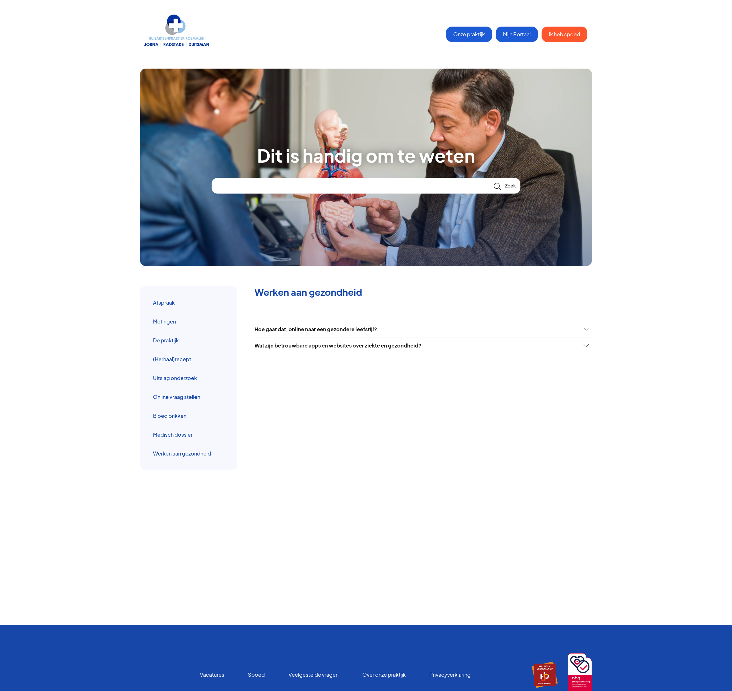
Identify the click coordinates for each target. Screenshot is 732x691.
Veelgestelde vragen (314, 674)
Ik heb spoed (564, 34)
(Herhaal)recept (172, 359)
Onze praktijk (469, 34)
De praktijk (166, 340)
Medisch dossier (172, 434)
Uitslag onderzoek (175, 378)
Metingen (164, 321)
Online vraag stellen (176, 397)
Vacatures (212, 674)
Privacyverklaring (450, 674)
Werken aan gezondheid (182, 453)
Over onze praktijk (384, 674)
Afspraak (164, 302)
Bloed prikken (169, 415)
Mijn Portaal (517, 34)
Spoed (256, 674)
